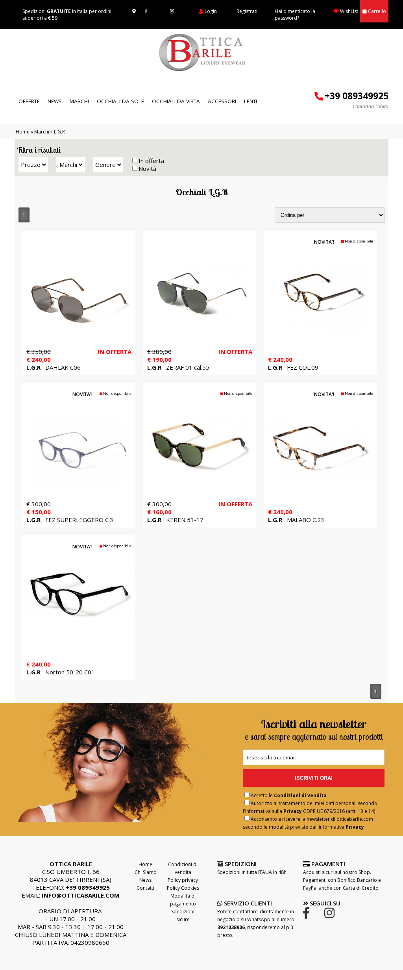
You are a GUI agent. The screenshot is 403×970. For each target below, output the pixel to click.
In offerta (151, 161)
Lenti (250, 101)
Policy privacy (183, 880)
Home (23, 131)
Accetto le (289, 795)
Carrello (377, 11)
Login (211, 11)
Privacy (292, 811)
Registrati (247, 11)
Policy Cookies (183, 888)
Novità (147, 168)
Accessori (222, 101)
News (55, 101)
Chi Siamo (146, 872)
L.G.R (60, 131)
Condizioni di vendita (300, 795)
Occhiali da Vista (176, 101)
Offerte (29, 101)
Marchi (79, 101)
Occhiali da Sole (120, 101)
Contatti (145, 888)
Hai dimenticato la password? (295, 14)
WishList (349, 11)
